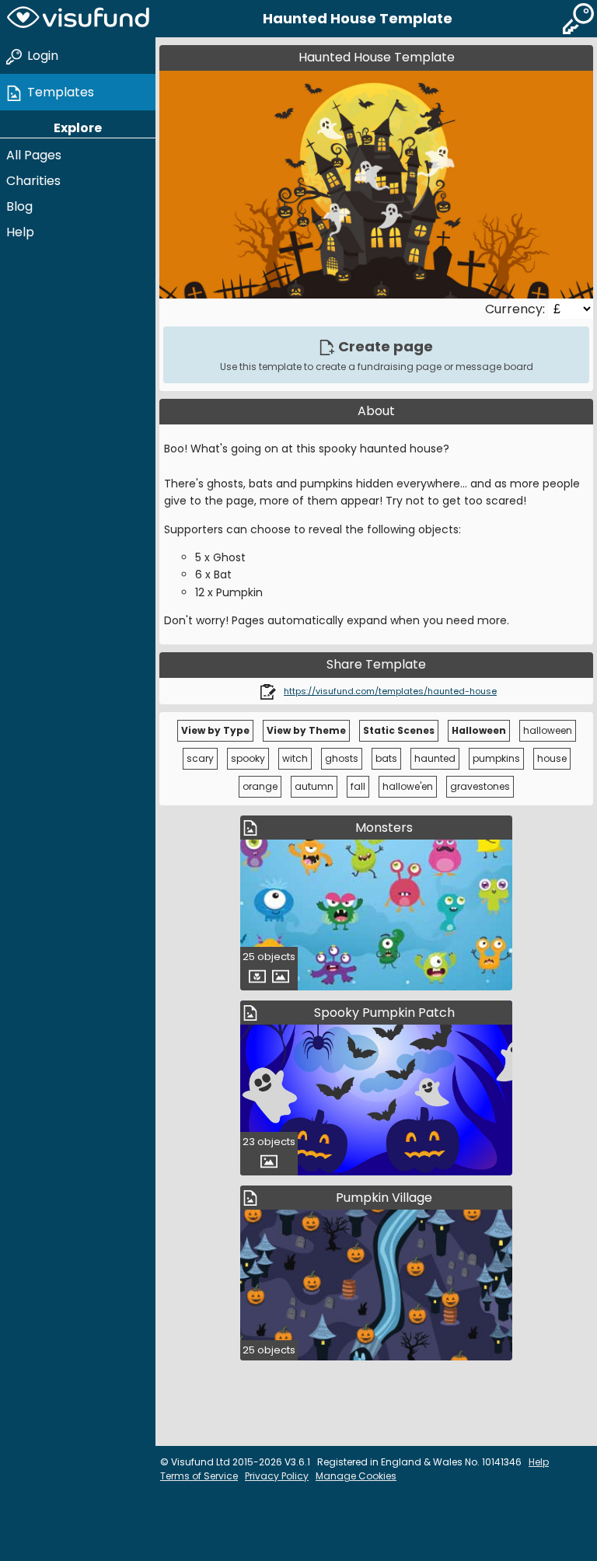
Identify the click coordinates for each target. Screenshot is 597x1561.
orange (260, 786)
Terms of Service (199, 1475)
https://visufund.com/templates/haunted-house (390, 691)
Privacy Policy (277, 1475)
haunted (435, 758)
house (552, 758)
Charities (33, 181)
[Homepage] (77, 18)
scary (200, 758)
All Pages (33, 155)
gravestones (480, 786)
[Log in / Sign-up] (578, 18)
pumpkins (496, 758)
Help (20, 232)
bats (386, 758)
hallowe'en (407, 786)
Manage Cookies (356, 1475)
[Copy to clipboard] (268, 690)
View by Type (215, 730)
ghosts (341, 758)
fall (358, 786)
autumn (314, 786)
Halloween (479, 730)
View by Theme (306, 730)
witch (295, 758)
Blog (19, 206)
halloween (547, 730)
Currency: (516, 309)
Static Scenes (399, 730)
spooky (248, 758)
